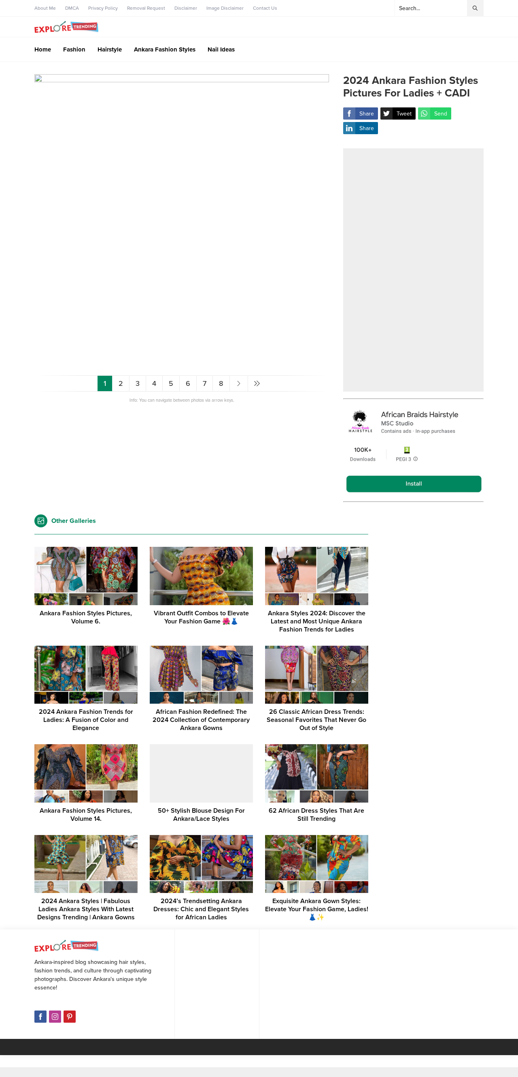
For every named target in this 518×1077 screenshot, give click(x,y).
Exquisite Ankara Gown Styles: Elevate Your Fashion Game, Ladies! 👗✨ (316, 909)
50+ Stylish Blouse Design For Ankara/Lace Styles (201, 815)
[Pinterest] (70, 1017)
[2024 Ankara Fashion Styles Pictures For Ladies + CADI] (181, 365)
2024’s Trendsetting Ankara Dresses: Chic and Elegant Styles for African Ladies (201, 909)
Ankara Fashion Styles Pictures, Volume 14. (86, 815)
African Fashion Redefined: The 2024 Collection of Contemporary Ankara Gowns (201, 720)
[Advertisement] (413, 270)
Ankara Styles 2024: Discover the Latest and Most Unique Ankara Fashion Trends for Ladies (316, 621)
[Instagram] (55, 1017)
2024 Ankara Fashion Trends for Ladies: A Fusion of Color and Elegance (86, 720)
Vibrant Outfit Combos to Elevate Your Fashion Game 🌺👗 (201, 617)
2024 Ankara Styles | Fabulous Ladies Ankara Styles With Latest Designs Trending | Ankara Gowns (86, 909)
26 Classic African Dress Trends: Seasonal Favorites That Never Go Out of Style (316, 720)
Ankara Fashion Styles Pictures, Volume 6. (86, 617)
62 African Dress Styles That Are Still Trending (316, 815)
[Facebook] (40, 1017)
